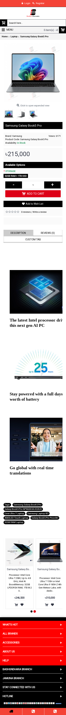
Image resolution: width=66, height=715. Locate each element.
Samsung (17, 136)
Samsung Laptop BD (38, 513)
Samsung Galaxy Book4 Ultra (49, 569)
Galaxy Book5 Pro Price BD (45, 518)
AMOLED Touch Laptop (16, 518)
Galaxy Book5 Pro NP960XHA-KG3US (23, 509)
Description (18, 233)
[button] (33, 250)
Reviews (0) (48, 233)
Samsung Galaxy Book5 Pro (28, 504)
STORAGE (10, 171)
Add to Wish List (34, 203)
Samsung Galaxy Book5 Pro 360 (18, 569)
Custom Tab (33, 239)
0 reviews (26, 212)
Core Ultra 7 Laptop (14, 513)
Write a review (40, 212)
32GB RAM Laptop (14, 522)
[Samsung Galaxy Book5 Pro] (33, 72)
